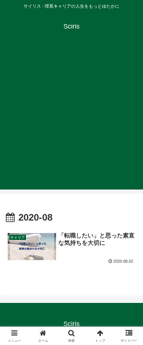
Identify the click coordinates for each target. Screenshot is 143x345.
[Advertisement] (71, 118)
